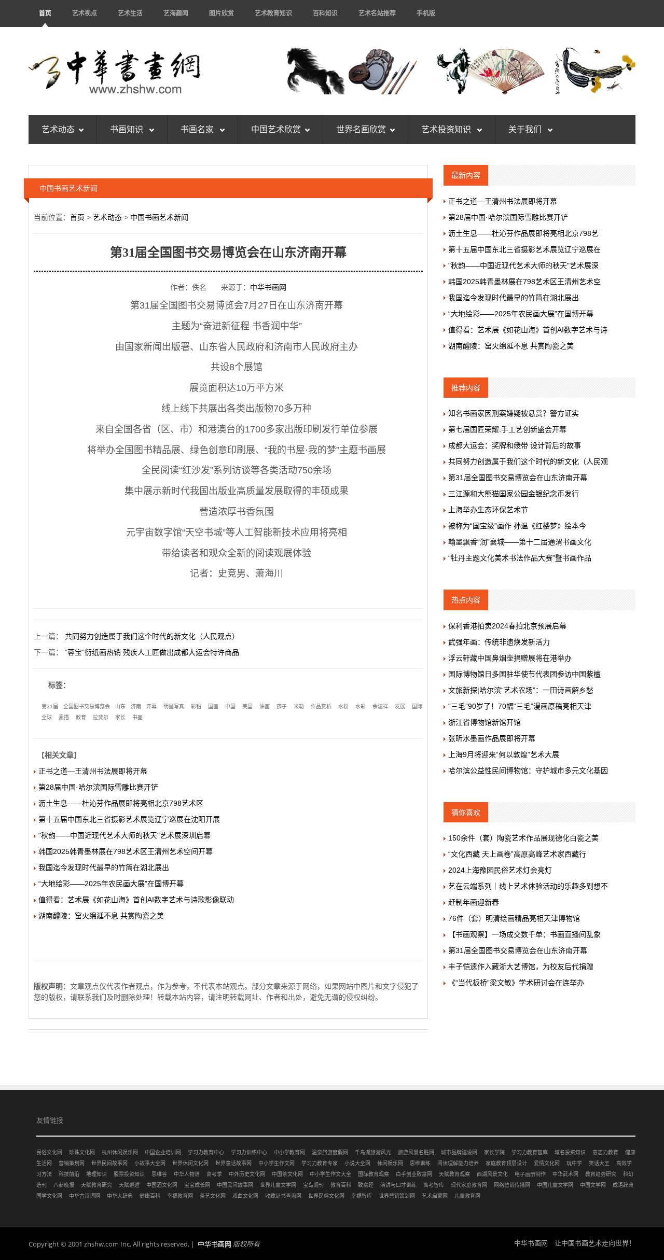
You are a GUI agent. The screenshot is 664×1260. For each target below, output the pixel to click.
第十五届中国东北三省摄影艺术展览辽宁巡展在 (524, 249)
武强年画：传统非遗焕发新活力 (499, 642)
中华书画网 (268, 287)
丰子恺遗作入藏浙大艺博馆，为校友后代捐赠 (520, 966)
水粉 (343, 706)
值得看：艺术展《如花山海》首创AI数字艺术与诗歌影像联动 (136, 899)
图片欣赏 (221, 13)
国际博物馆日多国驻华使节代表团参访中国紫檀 (524, 674)
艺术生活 (130, 13)
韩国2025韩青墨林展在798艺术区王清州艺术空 (524, 281)
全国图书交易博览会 (86, 706)
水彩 (360, 706)
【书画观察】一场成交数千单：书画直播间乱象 (524, 934)
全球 (47, 717)
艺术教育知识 (273, 13)
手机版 (426, 13)
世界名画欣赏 (361, 129)
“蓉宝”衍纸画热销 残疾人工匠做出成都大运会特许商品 (152, 652)
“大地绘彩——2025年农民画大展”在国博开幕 (111, 883)
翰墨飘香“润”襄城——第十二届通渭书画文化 (519, 542)
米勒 (299, 706)
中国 (230, 706)
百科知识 (325, 13)
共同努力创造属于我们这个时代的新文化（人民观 (528, 461)
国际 (417, 706)
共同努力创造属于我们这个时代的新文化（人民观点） (152, 636)
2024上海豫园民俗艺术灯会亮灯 (500, 870)
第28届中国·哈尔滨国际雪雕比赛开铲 (98, 787)
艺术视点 (84, 13)
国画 (213, 706)
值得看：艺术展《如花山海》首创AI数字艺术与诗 (527, 330)
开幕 (151, 706)
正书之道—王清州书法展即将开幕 (92, 771)
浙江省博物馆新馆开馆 (484, 722)
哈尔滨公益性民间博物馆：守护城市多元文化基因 (528, 770)
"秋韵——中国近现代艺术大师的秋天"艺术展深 (523, 265)
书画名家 (198, 129)
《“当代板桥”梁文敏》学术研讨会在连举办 (516, 982)
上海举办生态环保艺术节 (488, 510)
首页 (45, 13)
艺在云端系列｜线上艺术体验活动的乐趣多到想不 (528, 886)
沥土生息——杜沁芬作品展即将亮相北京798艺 (523, 233)
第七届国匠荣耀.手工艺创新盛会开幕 (507, 429)
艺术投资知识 (447, 129)
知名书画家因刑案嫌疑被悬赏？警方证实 (513, 413)
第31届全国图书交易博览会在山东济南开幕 (517, 477)
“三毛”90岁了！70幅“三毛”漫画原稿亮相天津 (519, 706)
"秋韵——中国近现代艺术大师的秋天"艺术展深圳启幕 (124, 835)
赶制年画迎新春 (473, 902)
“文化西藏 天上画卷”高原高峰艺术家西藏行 (517, 854)
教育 (81, 717)
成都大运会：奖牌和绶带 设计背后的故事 (514, 445)
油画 (264, 706)
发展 (400, 706)
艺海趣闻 (175, 13)
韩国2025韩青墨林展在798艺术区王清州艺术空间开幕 (125, 851)
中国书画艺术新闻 (159, 217)
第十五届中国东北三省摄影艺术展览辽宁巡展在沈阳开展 (129, 819)
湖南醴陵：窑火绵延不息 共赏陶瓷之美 (101, 916)
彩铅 (196, 706)
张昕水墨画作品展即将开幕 (491, 738)
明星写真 (173, 706)
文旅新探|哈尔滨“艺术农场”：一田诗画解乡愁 (520, 690)
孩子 (281, 706)
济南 (136, 706)
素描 (64, 717)
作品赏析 (321, 706)
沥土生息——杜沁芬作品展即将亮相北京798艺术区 (120, 803)
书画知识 (127, 129)
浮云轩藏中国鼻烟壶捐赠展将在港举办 (510, 658)
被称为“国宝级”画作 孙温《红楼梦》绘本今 (517, 526)
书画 (137, 717)
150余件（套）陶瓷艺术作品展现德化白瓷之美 (523, 838)
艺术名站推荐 (377, 13)
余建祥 (380, 706)
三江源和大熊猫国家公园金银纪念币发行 (513, 493)
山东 (120, 706)
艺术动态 (58, 129)
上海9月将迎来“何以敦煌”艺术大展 (503, 754)
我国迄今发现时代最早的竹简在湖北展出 (103, 867)
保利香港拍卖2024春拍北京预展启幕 (507, 626)
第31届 (50, 706)
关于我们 (526, 129)
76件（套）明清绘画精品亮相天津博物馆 (514, 918)
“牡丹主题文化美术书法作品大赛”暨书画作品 (519, 558)
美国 (247, 706)
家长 (120, 717)
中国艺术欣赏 (276, 129)
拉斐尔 (100, 717)
